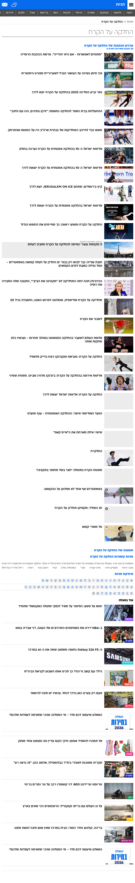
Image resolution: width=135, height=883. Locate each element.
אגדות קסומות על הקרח (87, 563)
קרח (55, 567)
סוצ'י (82, 567)
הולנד (44, 563)
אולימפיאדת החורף (64, 563)
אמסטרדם (127, 563)
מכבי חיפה (127, 567)
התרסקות (17, 563)
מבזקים (104, 13)
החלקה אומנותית (32, 563)
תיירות (9, 13)
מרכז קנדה (95, 567)
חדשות (117, 13)
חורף (4, 563)
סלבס (21, 13)
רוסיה (30, 567)
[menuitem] (117, 13)
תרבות (66, 13)
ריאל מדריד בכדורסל (12, 567)
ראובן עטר (43, 567)
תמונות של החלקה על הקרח (113, 550)
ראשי (130, 13)
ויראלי (78, 13)
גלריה (51, 563)
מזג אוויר (117, 563)
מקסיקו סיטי (111, 567)
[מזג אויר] (14, 4)
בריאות (44, 13)
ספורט (91, 13)
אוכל (32, 13)
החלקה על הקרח (112, 22)
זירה (9, 563)
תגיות (120, 4)
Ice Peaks (106, 563)
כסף (55, 13)
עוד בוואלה (126, 600)
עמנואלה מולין (68, 567)
